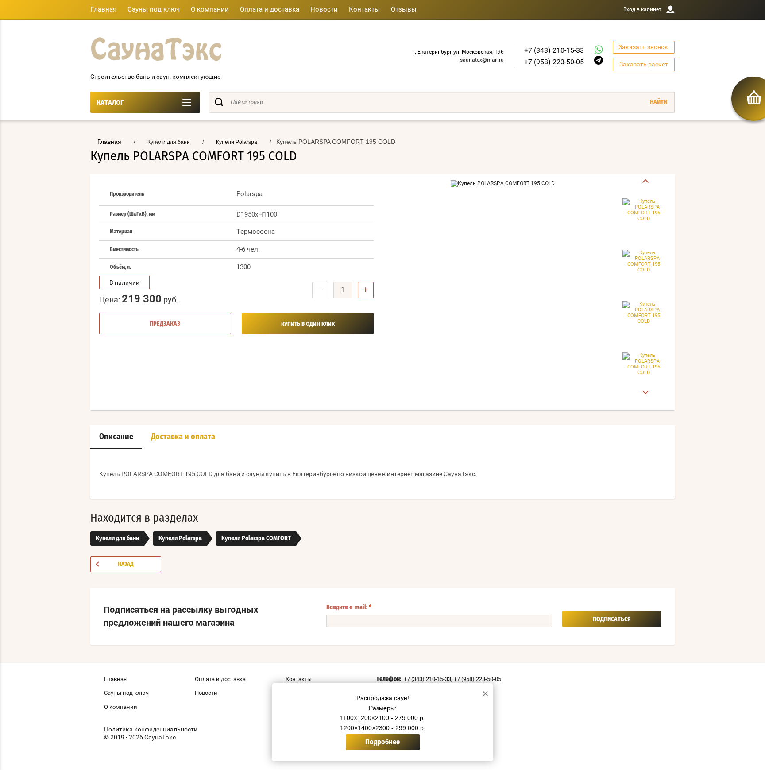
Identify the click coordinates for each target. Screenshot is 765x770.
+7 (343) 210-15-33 (554, 50)
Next (644, 392)
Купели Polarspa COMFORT (256, 538)
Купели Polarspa (180, 538)
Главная (103, 9)
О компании (210, 9)
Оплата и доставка (269, 9)
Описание (116, 437)
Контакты (364, 9)
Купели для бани (117, 538)
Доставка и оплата (183, 437)
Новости (324, 9)
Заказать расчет (643, 64)
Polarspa (249, 194)
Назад (126, 564)
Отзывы (404, 9)
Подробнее (382, 742)
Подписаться (612, 619)
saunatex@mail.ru (482, 60)
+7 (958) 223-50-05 (554, 62)
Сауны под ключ (154, 9)
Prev (644, 181)
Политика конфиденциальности (150, 729)
